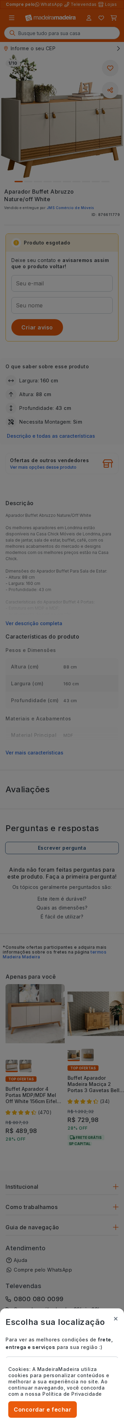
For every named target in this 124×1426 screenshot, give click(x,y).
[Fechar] (115, 1319)
